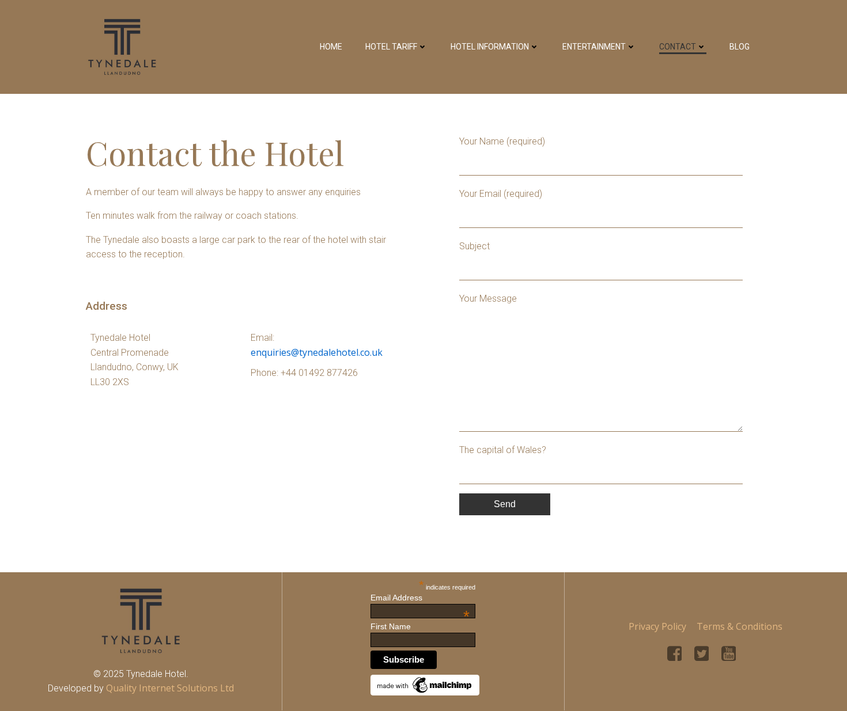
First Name (390, 626)
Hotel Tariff (391, 46)
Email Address (420, 597)
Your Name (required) (502, 141)
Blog (739, 46)
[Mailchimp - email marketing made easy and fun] (425, 684)
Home (331, 46)
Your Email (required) (500, 193)
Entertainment (594, 46)
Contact (677, 46)
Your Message (488, 298)
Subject (474, 246)
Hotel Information (490, 46)
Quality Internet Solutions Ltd (170, 688)
